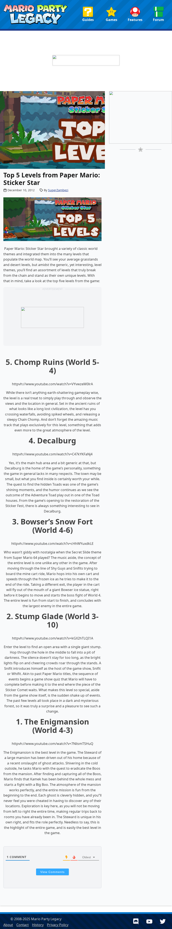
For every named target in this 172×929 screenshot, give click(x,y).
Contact (22, 924)
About (8, 924)
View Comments (52, 872)
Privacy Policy (57, 924)
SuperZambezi (58, 190)
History (38, 924)
